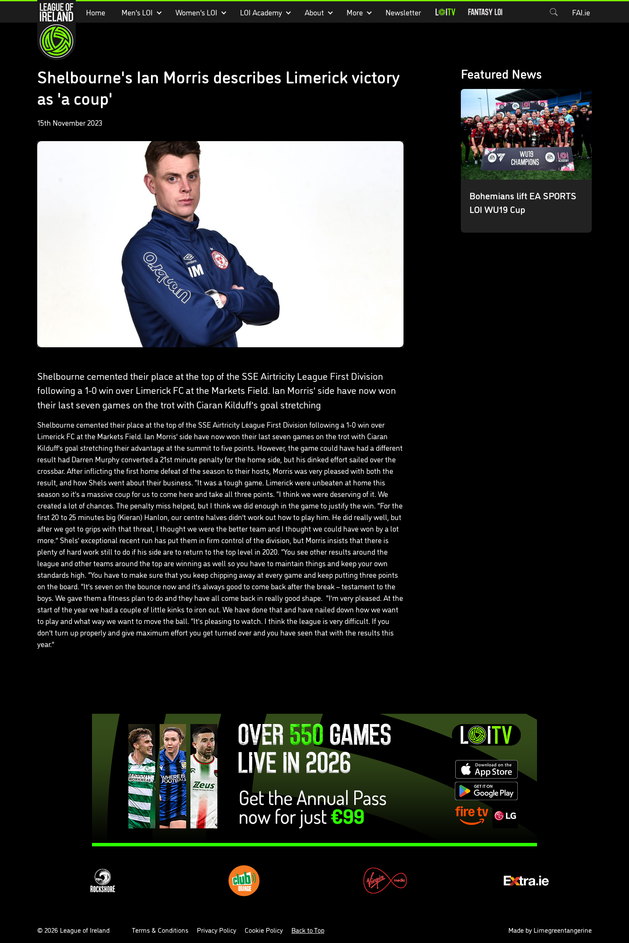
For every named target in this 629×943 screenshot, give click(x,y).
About (314, 12)
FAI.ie (581, 12)
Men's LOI (137, 12)
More (355, 12)
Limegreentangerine (563, 929)
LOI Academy (261, 12)
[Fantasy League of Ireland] (485, 12)
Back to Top (307, 929)
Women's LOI (196, 12)
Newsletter (403, 12)
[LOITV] (445, 12)
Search (554, 12)
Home (95, 12)
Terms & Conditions (160, 929)
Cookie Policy (264, 929)
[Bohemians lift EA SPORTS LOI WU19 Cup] (526, 161)
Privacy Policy (216, 929)
